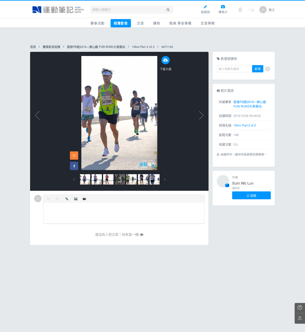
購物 (156, 23)
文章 (140, 23)
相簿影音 (121, 23)
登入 (272, 9)
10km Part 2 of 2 (143, 47)
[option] (85, 179)
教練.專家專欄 (180, 23)
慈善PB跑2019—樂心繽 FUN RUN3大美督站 (96, 47)
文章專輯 (208, 23)
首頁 (33, 47)
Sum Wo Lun (243, 183)
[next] (165, 179)
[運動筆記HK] (58, 9)
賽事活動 (97, 23)
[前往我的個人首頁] (263, 9)
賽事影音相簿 (51, 47)
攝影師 (236, 188)
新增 (258, 69)
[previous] (74, 179)
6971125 (167, 47)
